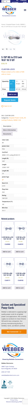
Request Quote (10, 100)
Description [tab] (7, 126)
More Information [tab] (9, 130)
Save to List (8, 106)
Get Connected (12, 332)
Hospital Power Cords (12, 24)
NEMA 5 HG (17, 120)
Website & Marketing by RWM (14, 402)
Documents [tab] (7, 134)
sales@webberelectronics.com (10, 375)
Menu (25, 10)
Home (3, 24)
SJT (3, 180)
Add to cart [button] (6, 252)
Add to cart (12, 94)
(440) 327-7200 (5, 372)
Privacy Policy (14, 400)
